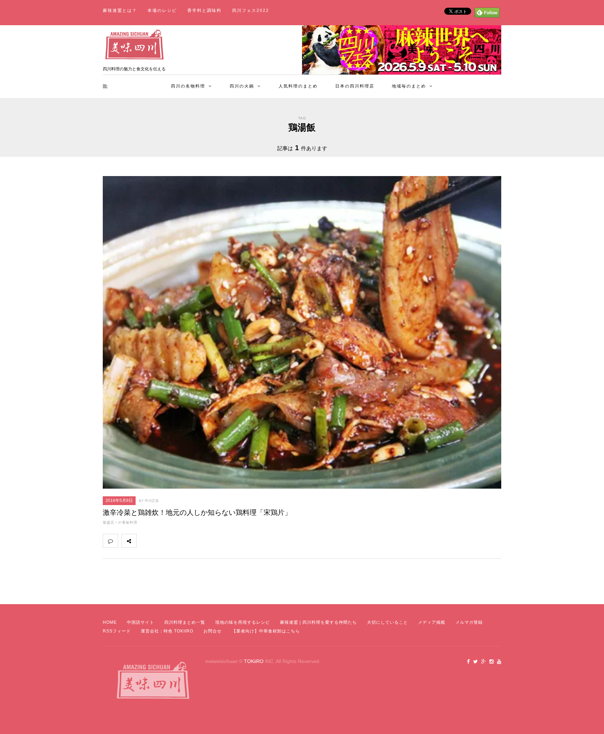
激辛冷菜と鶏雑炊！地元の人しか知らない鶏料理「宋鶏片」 (197, 512)
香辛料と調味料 (204, 10)
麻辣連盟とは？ (120, 10)
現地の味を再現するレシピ (242, 622)
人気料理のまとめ (298, 86)
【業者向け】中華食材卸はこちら (266, 631)
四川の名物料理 (188, 86)
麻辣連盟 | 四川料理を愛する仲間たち (318, 622)
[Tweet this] (159, 541)
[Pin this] (190, 541)
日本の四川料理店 (354, 86)
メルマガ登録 (469, 622)
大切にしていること (387, 622)
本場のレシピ (162, 10)
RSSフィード (117, 631)
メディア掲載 (431, 622)
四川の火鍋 (242, 86)
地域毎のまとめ (409, 86)
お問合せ (212, 631)
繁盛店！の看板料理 (120, 522)
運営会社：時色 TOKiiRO (167, 631)
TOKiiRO (254, 661)
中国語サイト (140, 622)
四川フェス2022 (250, 10)
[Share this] (144, 541)
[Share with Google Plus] (174, 541)
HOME (110, 622)
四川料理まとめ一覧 (184, 622)
